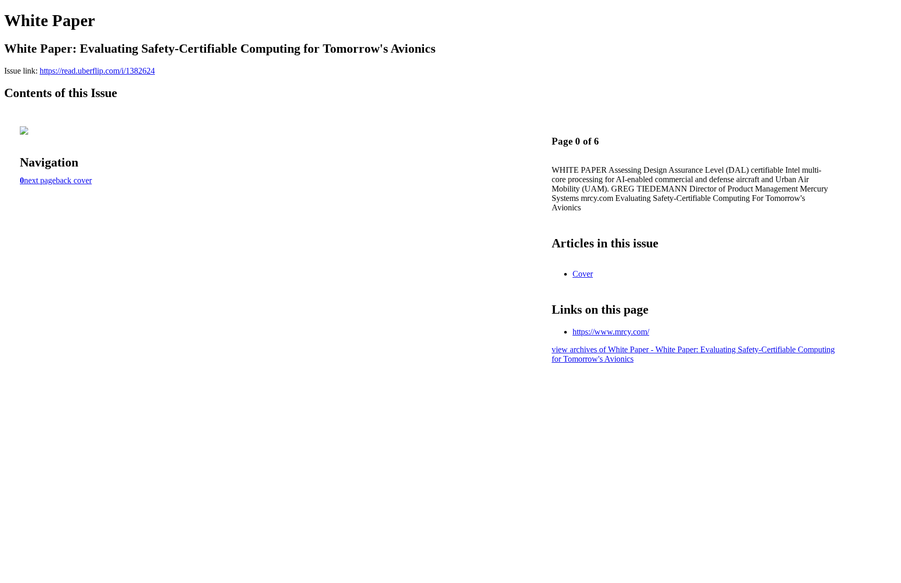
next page (40, 180)
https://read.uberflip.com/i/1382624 (97, 70)
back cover (74, 180)
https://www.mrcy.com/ (611, 331)
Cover (583, 273)
